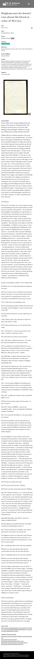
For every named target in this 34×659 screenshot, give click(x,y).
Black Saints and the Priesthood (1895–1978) (12, 641)
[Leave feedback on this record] (32, 28)
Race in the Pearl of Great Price (9, 639)
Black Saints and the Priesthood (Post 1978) (12, 644)
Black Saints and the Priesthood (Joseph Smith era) (14, 643)
